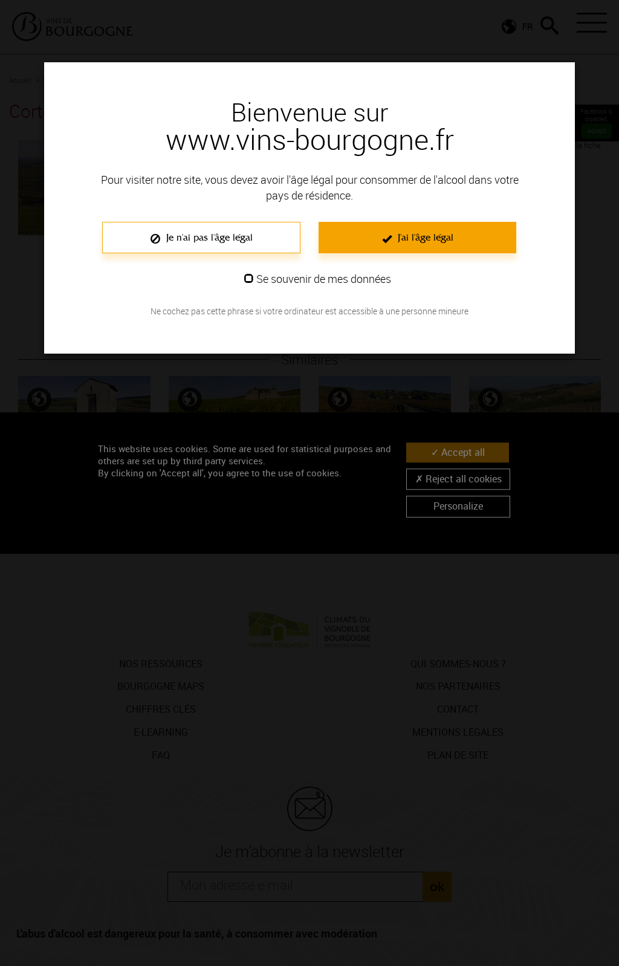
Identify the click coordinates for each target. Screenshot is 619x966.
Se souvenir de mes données (323, 278)
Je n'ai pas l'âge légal (208, 237)
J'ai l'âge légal (424, 237)
